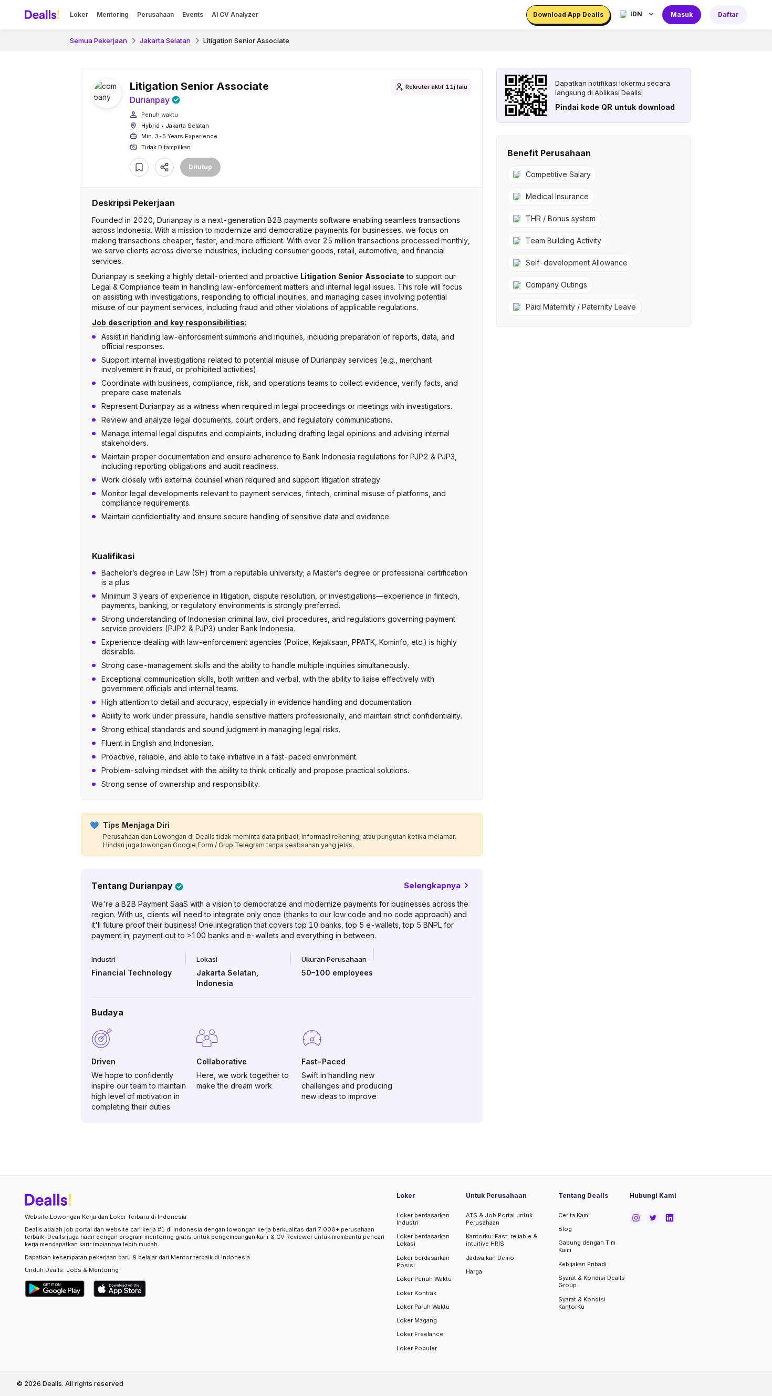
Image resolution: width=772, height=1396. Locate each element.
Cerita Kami (574, 1215)
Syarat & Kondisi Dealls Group (591, 1281)
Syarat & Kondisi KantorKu (582, 1303)
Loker (79, 14)
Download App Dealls (568, 14)
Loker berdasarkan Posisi (423, 1261)
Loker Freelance (420, 1334)
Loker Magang (417, 1320)
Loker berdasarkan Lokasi (423, 1240)
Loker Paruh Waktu (423, 1306)
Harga (474, 1271)
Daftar (728, 14)
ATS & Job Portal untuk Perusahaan (499, 1219)
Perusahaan (155, 14)
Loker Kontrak (416, 1293)
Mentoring (113, 14)
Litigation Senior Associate (246, 40)
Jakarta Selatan (165, 40)
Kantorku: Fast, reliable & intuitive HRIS (501, 1240)
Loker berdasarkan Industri (423, 1219)
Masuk (682, 14)
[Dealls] (43, 15)
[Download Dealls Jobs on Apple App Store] (119, 1288)
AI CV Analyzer (235, 14)
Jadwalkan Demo (490, 1257)
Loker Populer (417, 1348)
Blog (565, 1229)
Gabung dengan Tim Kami (586, 1246)
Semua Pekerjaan (98, 40)
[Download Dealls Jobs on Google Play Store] (55, 1288)
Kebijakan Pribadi (582, 1264)
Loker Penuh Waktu (424, 1278)
